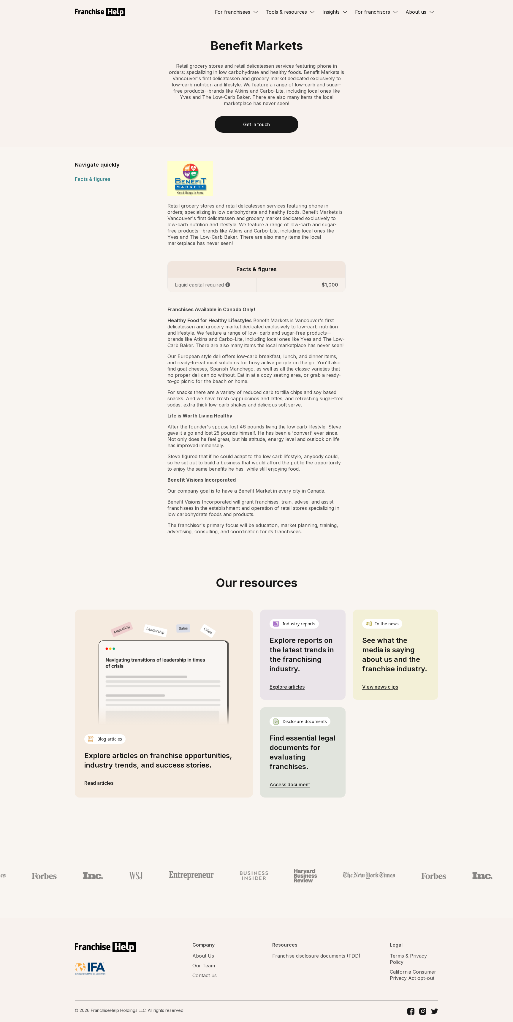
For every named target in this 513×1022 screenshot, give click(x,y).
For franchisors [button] (372, 12)
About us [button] (416, 12)
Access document (290, 784)
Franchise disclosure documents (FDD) (316, 956)
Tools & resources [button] (286, 12)
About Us (203, 956)
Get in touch (256, 124)
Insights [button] (331, 12)
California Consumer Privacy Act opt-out (413, 975)
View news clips (380, 687)
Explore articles (287, 687)
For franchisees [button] (232, 12)
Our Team (203, 966)
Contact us (204, 975)
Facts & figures (92, 179)
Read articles (98, 783)
